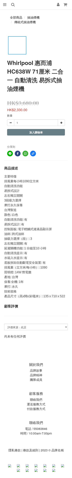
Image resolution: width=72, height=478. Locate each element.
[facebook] (18, 153)
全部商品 (16, 17)
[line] (10, 153)
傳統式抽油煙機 (25, 22)
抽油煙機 (33, 17)
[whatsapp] (25, 153)
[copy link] (33, 153)
